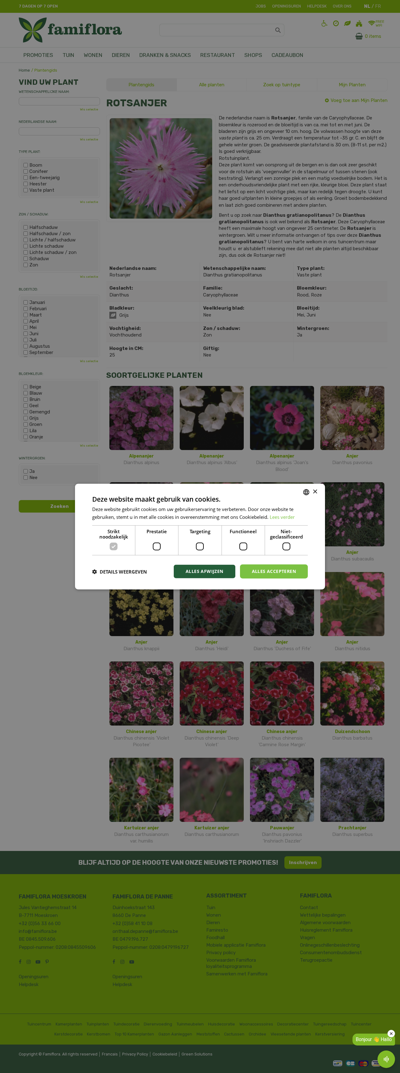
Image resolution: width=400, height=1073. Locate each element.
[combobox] (306, 492)
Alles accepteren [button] (274, 571)
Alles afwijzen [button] (204, 571)
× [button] (314, 491)
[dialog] (200, 536)
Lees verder (282, 517)
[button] (119, 571)
